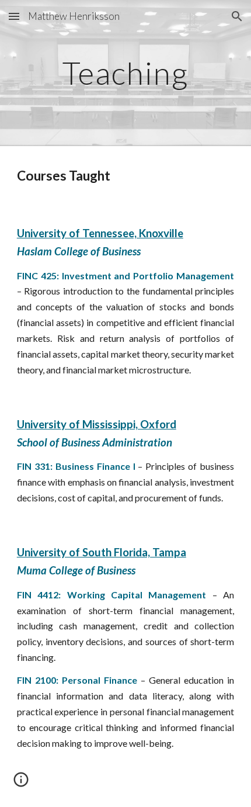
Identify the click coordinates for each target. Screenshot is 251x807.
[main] (125, 73)
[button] (14, 16)
